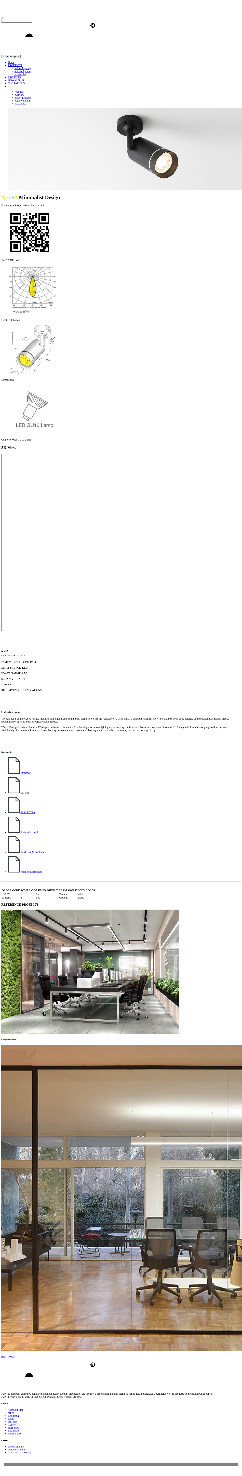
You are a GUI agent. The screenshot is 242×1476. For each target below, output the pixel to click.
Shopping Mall (15, 1409)
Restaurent (13, 1430)
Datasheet (25, 772)
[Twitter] (131, 1471)
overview (19, 94)
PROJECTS (14, 77)
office (11, 1412)
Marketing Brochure (31, 871)
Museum (13, 1421)
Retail (11, 1418)
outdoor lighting (22, 71)
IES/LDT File (27, 812)
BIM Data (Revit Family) (33, 852)
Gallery (12, 1424)
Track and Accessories (19, 1452)
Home (11, 62)
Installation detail (29, 832)
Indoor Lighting (22, 68)
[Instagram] (127, 1471)
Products (19, 91)
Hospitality (13, 1427)
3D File (24, 792)
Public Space (14, 1433)
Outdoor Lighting (17, 1449)
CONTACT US (16, 83)
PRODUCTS (15, 65)
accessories (20, 74)
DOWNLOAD (16, 80)
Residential (13, 1415)
